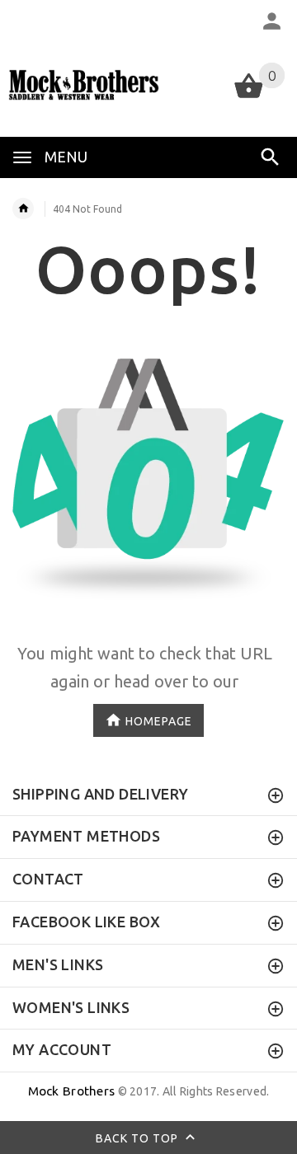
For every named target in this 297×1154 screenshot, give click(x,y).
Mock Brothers (72, 1091)
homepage (158, 720)
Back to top (139, 1138)
